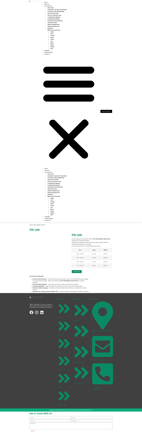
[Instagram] (36, 312)
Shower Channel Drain (53, 24)
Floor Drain (51, 8)
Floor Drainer (37, 225)
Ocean (52, 39)
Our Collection (48, 6)
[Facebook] (31, 312)
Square (52, 46)
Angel (52, 32)
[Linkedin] (42, 312)
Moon (52, 43)
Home (45, 2)
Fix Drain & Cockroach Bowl (55, 20)
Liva (52, 41)
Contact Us (47, 54)
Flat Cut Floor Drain (53, 13)
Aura (52, 33)
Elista (52, 37)
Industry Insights (48, 52)
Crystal (53, 35)
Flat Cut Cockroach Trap (54, 15)
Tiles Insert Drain (52, 22)
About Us (46, 4)
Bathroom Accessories (54, 30)
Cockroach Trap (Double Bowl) (56, 11)
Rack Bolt (50, 28)
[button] (69, 111)
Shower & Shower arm (54, 26)
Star (52, 48)
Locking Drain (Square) (54, 17)
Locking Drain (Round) (54, 19)
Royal (52, 45)
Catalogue (47, 50)
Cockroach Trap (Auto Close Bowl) (57, 9)
